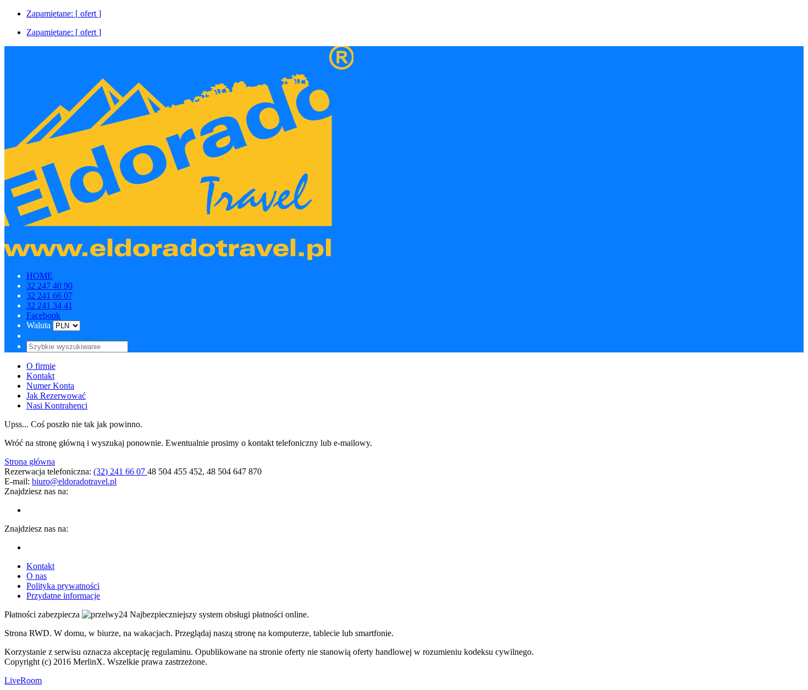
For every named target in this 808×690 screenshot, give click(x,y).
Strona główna (29, 461)
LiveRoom (23, 680)
